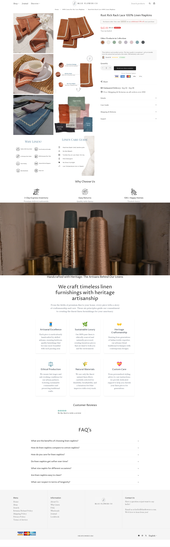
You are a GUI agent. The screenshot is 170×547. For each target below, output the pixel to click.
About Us (54, 501)
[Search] (149, 3)
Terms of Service (20, 519)
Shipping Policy (20, 513)
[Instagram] (142, 535)
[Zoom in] (50, 17)
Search (16, 507)
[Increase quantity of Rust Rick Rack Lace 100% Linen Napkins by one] (110, 67)
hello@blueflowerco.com (145, 509)
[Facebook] (139, 535)
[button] (154, 3)
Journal (25, 3)
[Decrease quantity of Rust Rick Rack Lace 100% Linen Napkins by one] (103, 67)
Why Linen (55, 504)
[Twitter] (146, 535)
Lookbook (55, 516)
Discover (34, 3)
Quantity (104, 63)
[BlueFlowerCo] (85, 3)
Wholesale (55, 510)
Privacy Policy (19, 516)
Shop (15, 3)
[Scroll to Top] (167, 537)
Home (57, 9)
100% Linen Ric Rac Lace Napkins (73, 9)
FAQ (53, 507)
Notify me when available (125, 68)
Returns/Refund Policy (23, 510)
